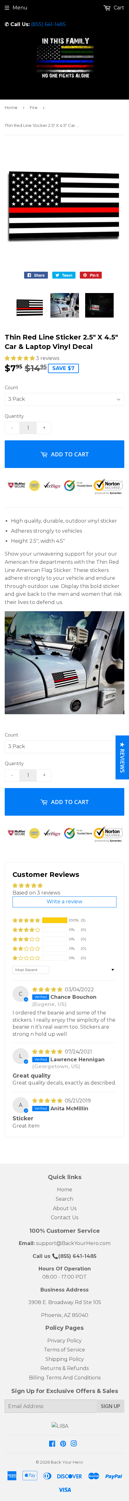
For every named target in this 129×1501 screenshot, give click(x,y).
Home (11, 107)
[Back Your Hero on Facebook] (52, 1444)
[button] (20, 358)
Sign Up (110, 1406)
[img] (48, 990)
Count (11, 387)
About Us (64, 1208)
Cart (118, 8)
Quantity (14, 416)
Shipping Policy (64, 1359)
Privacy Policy (64, 1341)
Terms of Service (64, 1350)
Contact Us (64, 1218)
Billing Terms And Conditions (65, 1378)
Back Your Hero (67, 1462)
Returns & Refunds (64, 1368)
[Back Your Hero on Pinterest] (63, 1444)
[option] (30, 307)
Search (64, 1199)
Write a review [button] (64, 902)
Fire (34, 107)
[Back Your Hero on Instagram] (74, 1444)
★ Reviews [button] (122, 757)
